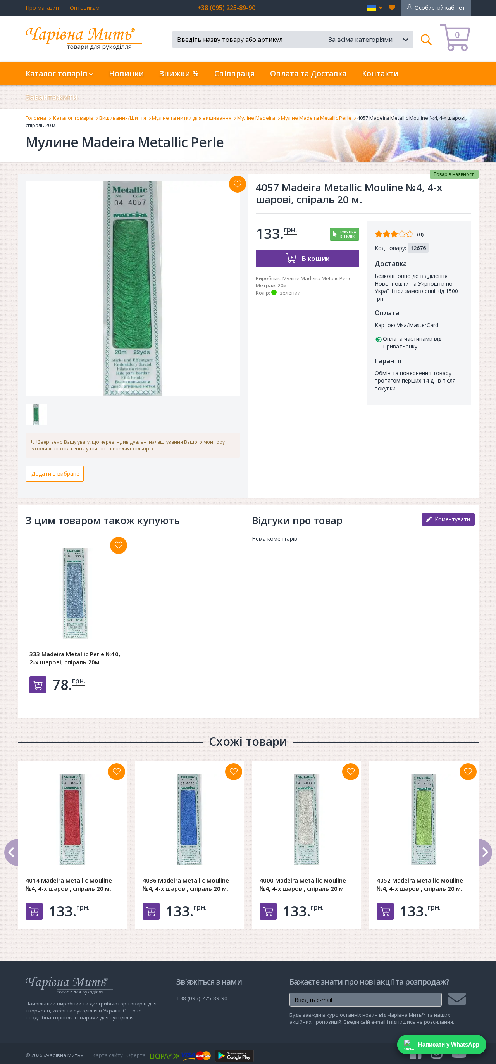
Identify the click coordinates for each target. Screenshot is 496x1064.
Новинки (126, 74)
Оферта (136, 1055)
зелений (290, 292)
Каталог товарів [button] (57, 74)
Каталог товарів (73, 117)
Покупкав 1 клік (347, 234)
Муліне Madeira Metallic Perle (316, 117)
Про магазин (42, 7)
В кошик (314, 258)
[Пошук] (426, 39)
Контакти (380, 74)
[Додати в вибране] (237, 184)
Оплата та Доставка (308, 74)
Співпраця (234, 74)
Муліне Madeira (256, 117)
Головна (36, 117)
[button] (375, 8)
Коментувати (451, 519)
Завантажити (52, 97)
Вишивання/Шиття (122, 117)
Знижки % (179, 74)
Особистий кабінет (440, 7)
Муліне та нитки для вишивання (191, 117)
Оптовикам (85, 7)
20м (282, 285)
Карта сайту (108, 1055)
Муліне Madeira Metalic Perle (317, 278)
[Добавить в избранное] (118, 545)
